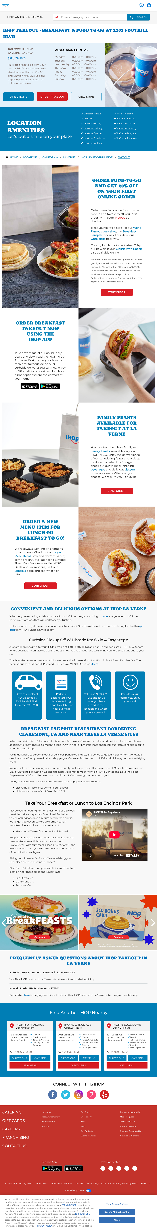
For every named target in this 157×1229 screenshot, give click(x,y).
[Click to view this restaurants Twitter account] (65, 1094)
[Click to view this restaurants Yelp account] (104, 1094)
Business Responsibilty (130, 1131)
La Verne (69, 157)
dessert (130, 469)
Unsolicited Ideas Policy (87, 1183)
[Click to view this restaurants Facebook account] (52, 1094)
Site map (145, 1183)
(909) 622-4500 (22, 1051)
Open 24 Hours (73, 1027)
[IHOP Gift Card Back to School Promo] (118, 922)
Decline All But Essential (116, 1212)
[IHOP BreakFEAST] (39, 922)
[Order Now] (148, 4)
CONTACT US (14, 1146)
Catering (40, 1058)
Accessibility (10, 1183)
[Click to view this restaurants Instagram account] (78, 1094)
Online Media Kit (127, 1121)
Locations (30, 157)
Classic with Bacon (129, 249)
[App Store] (73, 1168)
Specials (20, 571)
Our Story (85, 1112)
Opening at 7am (25, 1027)
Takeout (124, 157)
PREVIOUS (4, 923)
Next (153, 923)
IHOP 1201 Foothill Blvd (97, 157)
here (27, 995)
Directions (18, 96)
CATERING (12, 1112)
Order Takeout (52, 96)
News (83, 1121)
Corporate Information (130, 1112)
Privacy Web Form (128, 1126)
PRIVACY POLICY (44, 1226)
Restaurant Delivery (51, 1117)
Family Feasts (100, 451)
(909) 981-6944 (119, 1051)
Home (14, 157)
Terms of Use (42, 1183)
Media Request (127, 1117)
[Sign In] (141, 4)
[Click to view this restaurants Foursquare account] (91, 1094)
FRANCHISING (15, 1137)
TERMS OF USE (69, 1205)
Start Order (116, 292)
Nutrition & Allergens (129, 1136)
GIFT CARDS (13, 1120)
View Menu (86, 97)
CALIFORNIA (50, 157)
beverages (98, 469)
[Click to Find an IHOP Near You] (56, 17)
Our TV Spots (87, 1131)
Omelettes (98, 239)
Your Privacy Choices (75, 1190)
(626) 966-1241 (70, 1051)
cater (105, 616)
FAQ (83, 1126)
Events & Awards (88, 1136)
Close (117, 1220)
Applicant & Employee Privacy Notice (119, 1183)
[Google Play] (52, 1168)
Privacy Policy (26, 1183)
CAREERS (11, 1129)
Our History (86, 1117)
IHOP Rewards (48, 1121)
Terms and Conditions (61, 1183)
